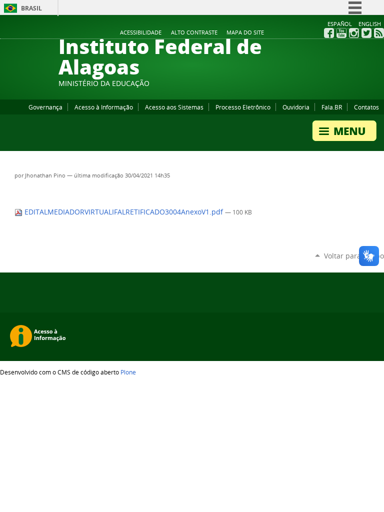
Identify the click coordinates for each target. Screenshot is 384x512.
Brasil (31, 8)
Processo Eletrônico (243, 107)
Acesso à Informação (103, 107)
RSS (379, 33)
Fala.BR (332, 107)
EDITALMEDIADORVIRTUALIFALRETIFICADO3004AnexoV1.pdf (123, 212)
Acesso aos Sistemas (174, 107)
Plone (128, 372)
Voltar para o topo (354, 255)
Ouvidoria (296, 107)
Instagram (354, 33)
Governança (45, 107)
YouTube (341, 33)
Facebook (329, 33)
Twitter (367, 33)
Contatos (366, 107)
